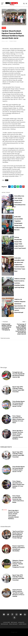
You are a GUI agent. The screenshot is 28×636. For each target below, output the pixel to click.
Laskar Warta (22, 624)
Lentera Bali (6, 622)
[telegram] (15, 186)
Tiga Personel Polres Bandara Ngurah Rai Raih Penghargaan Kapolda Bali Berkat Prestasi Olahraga (17, 535)
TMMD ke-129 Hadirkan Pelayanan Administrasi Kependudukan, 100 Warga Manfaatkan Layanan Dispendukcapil (20, 306)
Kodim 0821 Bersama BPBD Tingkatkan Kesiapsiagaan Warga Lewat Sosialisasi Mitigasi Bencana (19, 223)
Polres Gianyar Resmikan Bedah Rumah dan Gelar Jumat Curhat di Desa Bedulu (18, 499)
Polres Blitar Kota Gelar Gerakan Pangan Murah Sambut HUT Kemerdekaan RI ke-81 (20, 201)
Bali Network (4, 624)
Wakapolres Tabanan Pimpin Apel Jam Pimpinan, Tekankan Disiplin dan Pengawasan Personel (18, 564)
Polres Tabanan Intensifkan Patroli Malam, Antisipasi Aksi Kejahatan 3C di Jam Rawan (18, 419)
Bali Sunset (14, 622)
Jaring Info (21, 622)
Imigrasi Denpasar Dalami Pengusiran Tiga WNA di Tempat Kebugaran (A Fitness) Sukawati (18, 593)
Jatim (3, 27)
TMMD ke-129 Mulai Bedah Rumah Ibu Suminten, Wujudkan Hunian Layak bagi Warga (19, 283)
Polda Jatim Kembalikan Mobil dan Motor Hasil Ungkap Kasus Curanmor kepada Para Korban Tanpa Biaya (19, 264)
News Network (13, 624)
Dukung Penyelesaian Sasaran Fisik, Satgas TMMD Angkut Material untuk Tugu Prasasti (20, 243)
